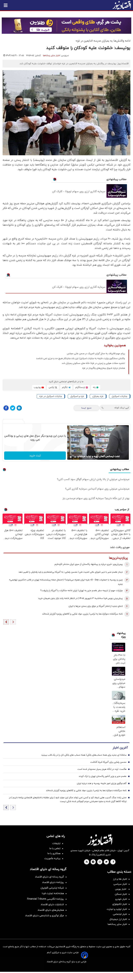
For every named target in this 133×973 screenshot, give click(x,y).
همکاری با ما (53, 853)
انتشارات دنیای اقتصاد (52, 904)
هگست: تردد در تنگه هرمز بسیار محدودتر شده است (101, 769)
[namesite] (121, 5)
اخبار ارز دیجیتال (118, 919)
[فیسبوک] (6, 408)
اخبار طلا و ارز (120, 879)
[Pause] (71, 457)
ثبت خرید (35, 456)
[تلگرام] (19, 408)
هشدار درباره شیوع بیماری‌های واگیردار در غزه (103, 368)
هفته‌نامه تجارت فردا (53, 893)
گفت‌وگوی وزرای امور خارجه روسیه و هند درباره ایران (101, 783)
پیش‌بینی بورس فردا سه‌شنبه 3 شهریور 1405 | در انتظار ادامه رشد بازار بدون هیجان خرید (80, 598)
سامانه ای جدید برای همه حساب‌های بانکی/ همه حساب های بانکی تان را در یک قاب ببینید (83, 755)
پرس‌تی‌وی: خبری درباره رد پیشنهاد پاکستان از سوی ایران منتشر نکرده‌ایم (89, 564)
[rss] (87, 862)
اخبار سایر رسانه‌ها (51, 55)
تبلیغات (56, 843)
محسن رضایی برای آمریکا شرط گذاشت (108, 762)
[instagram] (100, 862)
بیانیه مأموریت (52, 858)
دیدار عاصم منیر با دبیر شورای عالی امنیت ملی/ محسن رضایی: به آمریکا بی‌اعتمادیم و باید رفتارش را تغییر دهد (71, 572)
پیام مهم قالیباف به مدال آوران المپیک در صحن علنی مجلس (96, 353)
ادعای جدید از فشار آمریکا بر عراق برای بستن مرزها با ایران (96, 606)
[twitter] (106, 862)
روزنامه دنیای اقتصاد (53, 882)
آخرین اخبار (120, 748)
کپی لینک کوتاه (121, 407)
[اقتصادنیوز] (99, 840)
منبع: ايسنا (86, 408)
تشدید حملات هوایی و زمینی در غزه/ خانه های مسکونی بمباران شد (93, 363)
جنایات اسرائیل (119, 396)
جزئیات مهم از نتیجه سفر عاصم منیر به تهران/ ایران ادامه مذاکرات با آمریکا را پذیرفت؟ (81, 590)
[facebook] (113, 862)
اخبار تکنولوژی (119, 904)
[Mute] (75, 457)
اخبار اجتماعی (120, 914)
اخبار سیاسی (120, 884)
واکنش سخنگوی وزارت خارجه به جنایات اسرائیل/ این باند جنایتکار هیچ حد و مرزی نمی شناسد (80, 358)
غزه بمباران (97, 396)
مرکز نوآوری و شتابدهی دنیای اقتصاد (44, 915)
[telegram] (93, 862)
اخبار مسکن (121, 894)
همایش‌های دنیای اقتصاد (51, 910)
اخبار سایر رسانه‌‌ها (117, 924)
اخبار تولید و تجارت (117, 909)
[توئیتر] (12, 408)
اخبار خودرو (121, 899)
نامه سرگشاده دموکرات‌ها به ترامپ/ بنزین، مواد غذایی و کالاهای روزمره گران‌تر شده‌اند (82, 614)
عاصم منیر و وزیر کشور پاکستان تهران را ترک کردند (102, 776)
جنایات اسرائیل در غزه (50, 396)
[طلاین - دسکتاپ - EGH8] (66, 25)
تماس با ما (54, 848)
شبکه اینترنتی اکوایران (52, 888)
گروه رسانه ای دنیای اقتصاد (49, 876)
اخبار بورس (121, 889)
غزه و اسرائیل (77, 396)
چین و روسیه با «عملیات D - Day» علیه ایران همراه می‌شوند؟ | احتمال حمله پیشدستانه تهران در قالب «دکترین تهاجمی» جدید (66, 582)
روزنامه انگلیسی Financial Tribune (45, 899)
